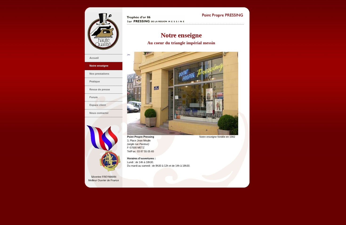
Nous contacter (99, 113)
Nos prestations (99, 73)
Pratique (94, 81)
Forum (93, 97)
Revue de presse (99, 89)
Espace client (97, 105)
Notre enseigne (98, 65)
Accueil (94, 57)
